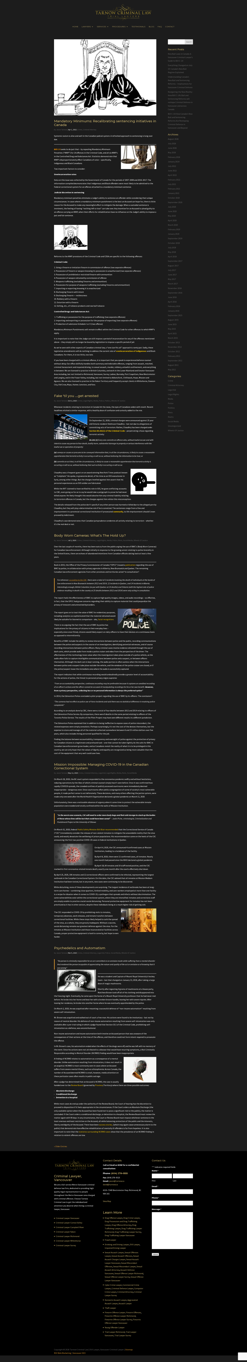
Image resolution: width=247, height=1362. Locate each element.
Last (174, 1180)
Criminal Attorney (89, 129)
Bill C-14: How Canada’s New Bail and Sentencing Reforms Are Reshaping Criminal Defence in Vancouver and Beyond (180, 121)
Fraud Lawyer (110, 1240)
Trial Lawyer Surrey (122, 1335)
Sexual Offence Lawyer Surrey (117, 1277)
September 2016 (175, 292)
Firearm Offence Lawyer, (115, 1312)
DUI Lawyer (135, 1244)
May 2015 (172, 329)
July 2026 (172, 143)
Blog (151, 27)
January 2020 (173, 234)
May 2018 (172, 252)
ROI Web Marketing (62, 1353)
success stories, (106, 1124)
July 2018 (172, 247)
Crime (80, 129)
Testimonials (138, 27)
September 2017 (175, 261)
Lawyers (86, 27)
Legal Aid (102, 773)
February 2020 (174, 229)
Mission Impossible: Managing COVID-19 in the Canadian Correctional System (101, 766)
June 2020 (172, 211)
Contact (169, 27)
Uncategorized (174, 426)
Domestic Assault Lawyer (116, 1300)
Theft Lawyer (110, 1308)
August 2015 (173, 320)
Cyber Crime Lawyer (113, 1285)
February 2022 (174, 179)
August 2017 (173, 265)
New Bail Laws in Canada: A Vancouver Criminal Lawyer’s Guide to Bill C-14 (180, 57)
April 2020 (172, 220)
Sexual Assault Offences (122, 1256)
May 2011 (172, 369)
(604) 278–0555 (119, 1173)
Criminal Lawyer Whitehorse (68, 1240)
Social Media (128, 540)
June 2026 (172, 148)
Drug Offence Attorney (121, 1225)
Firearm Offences (133, 1312)
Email (155, 1186)
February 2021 (174, 188)
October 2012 (174, 351)
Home (75, 27)
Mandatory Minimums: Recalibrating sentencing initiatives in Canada (105, 123)
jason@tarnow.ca (116, 1181)
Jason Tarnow (61, 129)
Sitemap (129, 1349)
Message (156, 1209)
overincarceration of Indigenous (131, 351)
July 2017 (172, 270)
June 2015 (172, 324)
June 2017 (172, 274)
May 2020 (172, 215)
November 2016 (175, 288)
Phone (155, 1197)
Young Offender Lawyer (115, 1327)
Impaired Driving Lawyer (115, 1248)
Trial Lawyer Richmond (115, 1332)
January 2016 (173, 311)
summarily (118, 511)
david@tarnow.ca (110, 1184)
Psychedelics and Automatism (79, 948)
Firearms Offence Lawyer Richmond (120, 1316)
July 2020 (172, 207)
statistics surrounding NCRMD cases (94, 1131)
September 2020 (175, 202)
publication (130, 565)
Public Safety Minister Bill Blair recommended (97, 829)
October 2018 (174, 243)
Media (96, 401)
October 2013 (174, 342)
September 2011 (175, 360)
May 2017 (172, 279)
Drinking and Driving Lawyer (117, 1244)
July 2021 (172, 184)
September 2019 (175, 238)
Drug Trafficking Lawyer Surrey (128, 1232)
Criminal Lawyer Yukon (66, 1231)
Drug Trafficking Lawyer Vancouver (120, 1235)
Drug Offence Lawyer (113, 1218)
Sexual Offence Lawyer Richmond (128, 1273)
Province (99, 1085)
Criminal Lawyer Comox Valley (69, 1222)
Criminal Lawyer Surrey (66, 1245)
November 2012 (175, 347)
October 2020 (174, 198)
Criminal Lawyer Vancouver (67, 1218)
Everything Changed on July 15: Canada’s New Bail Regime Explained (180, 68)
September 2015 (175, 315)
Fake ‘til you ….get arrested (76, 396)
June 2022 (172, 170)
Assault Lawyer (125, 1303)
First (154, 1180)
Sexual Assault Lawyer (114, 1252)
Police (101, 401)
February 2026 (174, 157)
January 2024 (173, 161)
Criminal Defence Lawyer (122, 1288)
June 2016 (172, 297)
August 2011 (173, 365)
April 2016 (172, 301)
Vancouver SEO (79, 1353)
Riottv (171, 417)
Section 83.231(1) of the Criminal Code (107, 431)
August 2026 (173, 139)
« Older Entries (60, 1146)
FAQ (160, 27)
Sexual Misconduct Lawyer (124, 1266)
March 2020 (173, 225)
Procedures (119, 27)
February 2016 (174, 306)
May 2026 (172, 152)
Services (101, 27)
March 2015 (173, 338)
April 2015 (172, 333)
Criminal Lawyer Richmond (67, 1236)
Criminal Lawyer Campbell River (70, 1227)
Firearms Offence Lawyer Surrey (118, 1319)
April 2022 (172, 175)
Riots (120, 540)
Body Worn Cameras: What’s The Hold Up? (90, 535)
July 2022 (172, 166)
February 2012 (174, 356)
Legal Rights (88, 401)
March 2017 (173, 283)
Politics (107, 401)
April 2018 (172, 256)
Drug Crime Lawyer (131, 1218)
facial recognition (106, 619)
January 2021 (173, 193)
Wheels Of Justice (118, 401)
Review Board (77, 1085)
